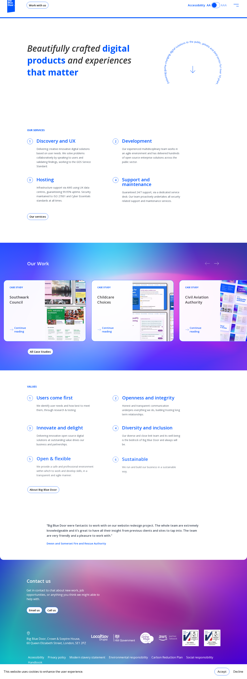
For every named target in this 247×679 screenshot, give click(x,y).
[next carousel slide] (217, 263)
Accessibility (36, 657)
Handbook (35, 662)
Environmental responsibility (128, 657)
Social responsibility (199, 657)
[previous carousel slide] (207, 263)
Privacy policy (57, 657)
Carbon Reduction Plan (167, 657)
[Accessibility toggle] (215, 5)
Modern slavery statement (87, 657)
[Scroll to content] (193, 69)
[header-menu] (236, 5)
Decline (238, 672)
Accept (222, 672)
